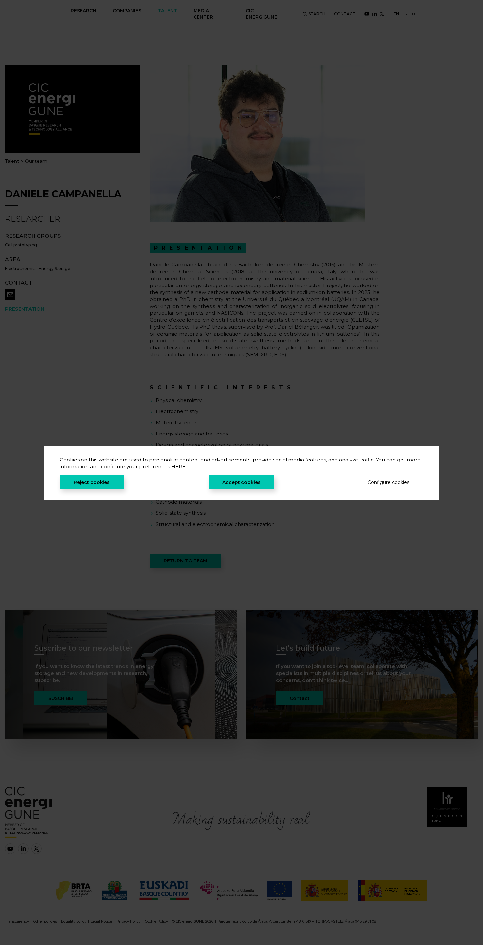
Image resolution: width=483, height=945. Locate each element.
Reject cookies (92, 482)
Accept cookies (241, 482)
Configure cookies (388, 482)
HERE (178, 466)
